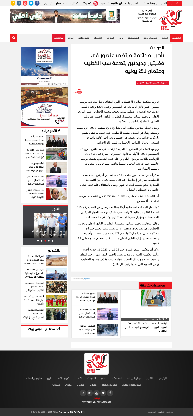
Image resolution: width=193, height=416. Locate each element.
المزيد (57, 38)
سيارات (56, 385)
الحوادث (110, 38)
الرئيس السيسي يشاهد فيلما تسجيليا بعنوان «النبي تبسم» (148, 3)
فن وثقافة (83, 38)
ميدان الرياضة (150, 38)
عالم (121, 38)
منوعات (81, 385)
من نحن (169, 412)
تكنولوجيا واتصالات (131, 385)
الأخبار (165, 38)
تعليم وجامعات (34, 378)
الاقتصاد (98, 38)
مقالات (93, 385)
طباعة (75, 92)
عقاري (68, 385)
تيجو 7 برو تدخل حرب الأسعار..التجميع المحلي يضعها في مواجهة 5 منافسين (52, 3)
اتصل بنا (161, 412)
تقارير (71, 38)
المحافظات (133, 38)
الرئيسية (176, 38)
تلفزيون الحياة (109, 385)
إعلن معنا (152, 412)
